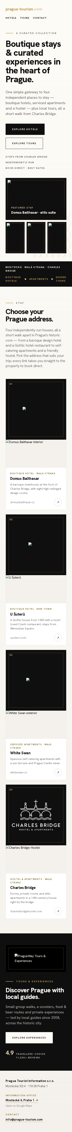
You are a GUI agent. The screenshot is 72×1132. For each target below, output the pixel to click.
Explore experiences (29, 1037)
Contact (40, 17)
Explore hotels (25, 129)
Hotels (11, 17)
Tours (24, 17)
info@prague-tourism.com (24, 1120)
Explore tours (24, 143)
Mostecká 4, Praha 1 (22, 1100)
